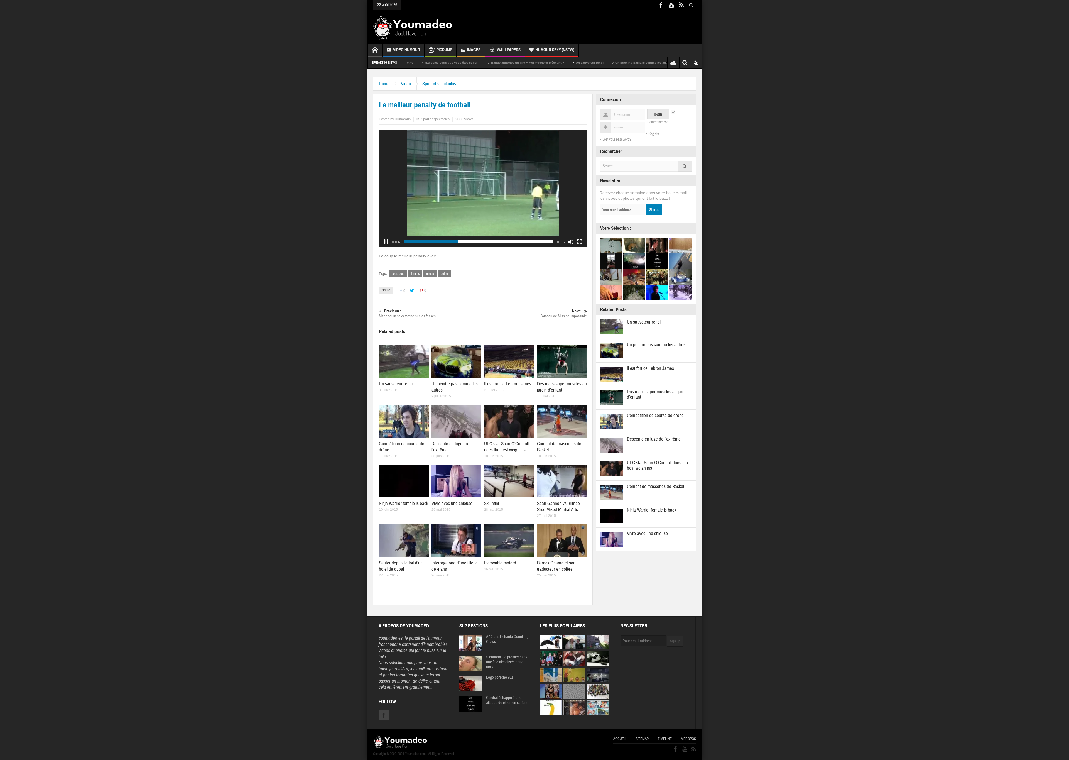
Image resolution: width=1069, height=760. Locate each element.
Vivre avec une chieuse (451, 503)
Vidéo (406, 84)
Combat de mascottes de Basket (655, 486)
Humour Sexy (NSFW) (555, 49)
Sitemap (642, 739)
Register (654, 133)
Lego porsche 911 (499, 677)
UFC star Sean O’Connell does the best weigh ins (506, 447)
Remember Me (657, 122)
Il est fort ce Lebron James (507, 384)
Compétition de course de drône (655, 415)
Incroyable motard (500, 563)
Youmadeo (388, 638)
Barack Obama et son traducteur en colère (556, 566)
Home (384, 84)
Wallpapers (509, 49)
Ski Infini (491, 503)
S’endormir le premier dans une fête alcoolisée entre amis (506, 662)
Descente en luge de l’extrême (654, 439)
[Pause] (386, 242)
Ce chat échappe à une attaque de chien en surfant (506, 700)
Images (473, 49)
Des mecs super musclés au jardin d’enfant (562, 387)
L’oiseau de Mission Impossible (563, 313)
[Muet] (570, 242)
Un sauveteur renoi (522, 62)
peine (444, 274)
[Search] (685, 166)
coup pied (398, 274)
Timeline (665, 739)
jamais (415, 274)
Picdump (444, 49)
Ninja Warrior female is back (403, 503)
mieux (430, 274)
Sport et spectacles (439, 84)
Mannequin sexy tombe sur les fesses (407, 313)
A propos (688, 739)
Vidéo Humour (406, 49)
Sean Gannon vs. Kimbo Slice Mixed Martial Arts (558, 506)
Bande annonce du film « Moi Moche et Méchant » (460, 62)
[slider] (478, 241)
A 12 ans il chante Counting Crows (507, 639)
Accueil (619, 739)
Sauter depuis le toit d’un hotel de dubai (401, 566)
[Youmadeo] (412, 27)
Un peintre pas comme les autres (656, 344)
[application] (483, 188)
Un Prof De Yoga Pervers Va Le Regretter (645, 62)
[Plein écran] (579, 242)
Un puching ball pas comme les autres (576, 62)
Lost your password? (616, 139)
